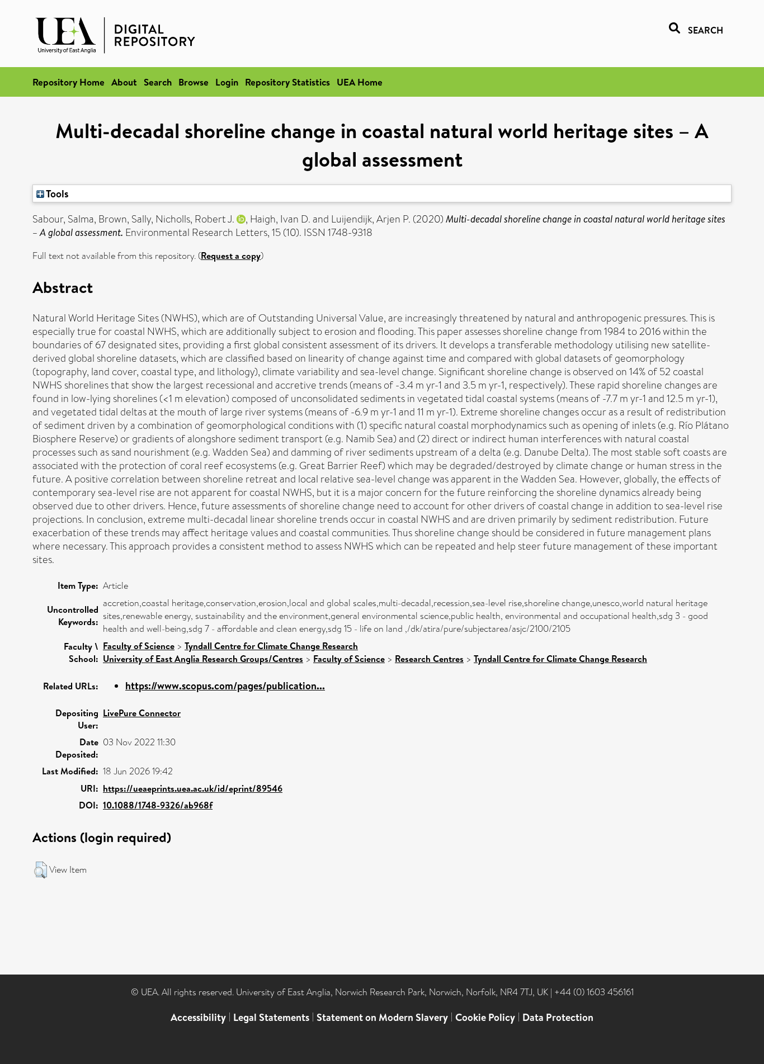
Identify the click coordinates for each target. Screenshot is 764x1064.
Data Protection (557, 1017)
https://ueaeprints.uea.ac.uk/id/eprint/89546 (192, 788)
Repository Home (68, 81)
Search (158, 81)
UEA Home (360, 81)
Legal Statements (271, 1017)
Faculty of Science (139, 646)
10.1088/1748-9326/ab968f (158, 805)
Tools (56, 193)
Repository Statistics (287, 81)
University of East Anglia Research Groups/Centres (203, 658)
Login (226, 81)
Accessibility (198, 1017)
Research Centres (429, 658)
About (124, 81)
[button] (40, 870)
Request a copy (231, 255)
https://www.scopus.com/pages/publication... (225, 686)
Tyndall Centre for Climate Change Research (271, 646)
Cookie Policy (485, 1017)
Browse (193, 81)
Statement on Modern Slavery (382, 1017)
